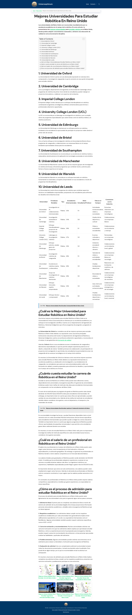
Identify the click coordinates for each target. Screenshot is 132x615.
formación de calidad (64, 340)
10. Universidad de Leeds (47, 60)
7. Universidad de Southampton (49, 54)
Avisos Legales (55, 609)
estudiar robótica (75, 29)
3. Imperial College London (47, 45)
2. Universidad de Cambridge (48, 43)
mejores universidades (57, 29)
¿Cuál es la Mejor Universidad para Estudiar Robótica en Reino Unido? (60, 62)
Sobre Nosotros (66, 612)
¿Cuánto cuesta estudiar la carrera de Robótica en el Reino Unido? (59, 64)
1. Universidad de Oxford (47, 41)
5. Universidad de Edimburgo (48, 49)
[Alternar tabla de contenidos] (82, 39)
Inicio (87, 4)
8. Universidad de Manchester (48, 56)
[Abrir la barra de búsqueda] (99, 4)
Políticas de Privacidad (62, 609)
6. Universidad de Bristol (47, 51)
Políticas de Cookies (72, 609)
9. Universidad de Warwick (47, 58)
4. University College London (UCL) (50, 47)
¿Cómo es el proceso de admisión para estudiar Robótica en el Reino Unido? (62, 68)
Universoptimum (45, 4)
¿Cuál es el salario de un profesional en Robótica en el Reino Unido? (59, 66)
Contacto (92, 4)
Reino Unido (39, 10)
